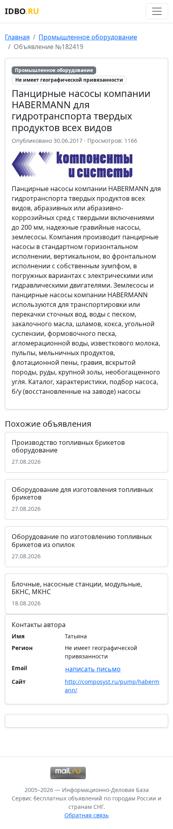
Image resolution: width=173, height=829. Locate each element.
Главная (17, 37)
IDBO (22, 11)
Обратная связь (86, 815)
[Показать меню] (157, 11)
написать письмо (93, 668)
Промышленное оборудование (88, 37)
